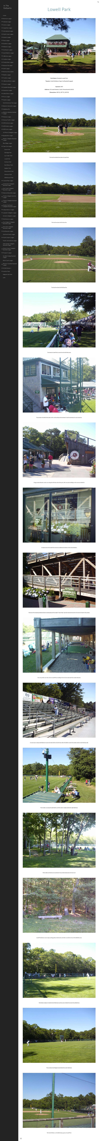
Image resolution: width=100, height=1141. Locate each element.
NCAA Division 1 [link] (7, 268)
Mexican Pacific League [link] (9, 120)
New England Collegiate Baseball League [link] (9, 222)
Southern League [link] (7, 43)
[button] (98, 2)
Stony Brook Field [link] (8, 171)
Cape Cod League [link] (7, 146)
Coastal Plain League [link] (8, 180)
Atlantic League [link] (7, 74)
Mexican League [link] (7, 116)
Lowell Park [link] (7, 158)
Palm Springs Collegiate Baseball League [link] (8, 244)
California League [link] (7, 56)
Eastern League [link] (7, 37)
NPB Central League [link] (8, 123)
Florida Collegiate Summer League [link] (9, 196)
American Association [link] (8, 71)
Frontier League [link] (7, 78)
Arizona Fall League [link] (8, 65)
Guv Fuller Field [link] (8, 155)
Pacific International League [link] (10, 240)
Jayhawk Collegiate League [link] (9, 212)
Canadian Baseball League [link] (9, 87)
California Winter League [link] (9, 81)
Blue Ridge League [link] (7, 143)
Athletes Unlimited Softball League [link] (9, 113)
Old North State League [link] (9, 234)
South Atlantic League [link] (8, 53)
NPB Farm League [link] (7, 129)
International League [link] (8, 31)
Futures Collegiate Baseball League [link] (10, 201)
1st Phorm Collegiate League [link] (10, 132)
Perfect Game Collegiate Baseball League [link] (9, 249)
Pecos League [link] (6, 96)
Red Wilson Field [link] (8, 165)
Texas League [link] (6, 40)
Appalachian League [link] (8, 135)
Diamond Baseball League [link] (9, 193)
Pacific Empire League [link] (8, 237)
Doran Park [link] (7, 149)
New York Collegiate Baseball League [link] (8, 227)
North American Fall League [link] (10, 103)
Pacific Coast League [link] (8, 34)
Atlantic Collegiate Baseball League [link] (9, 139)
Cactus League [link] (6, 25)
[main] (59, 9)
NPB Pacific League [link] (8, 126)
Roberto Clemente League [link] (9, 106)
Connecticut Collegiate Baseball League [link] (8, 184)
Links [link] (4, 277)
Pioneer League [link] (7, 84)
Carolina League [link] (7, 59)
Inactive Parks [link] (6, 271)
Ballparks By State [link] (7, 274)
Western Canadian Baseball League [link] (10, 264)
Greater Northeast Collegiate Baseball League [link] (9, 205)
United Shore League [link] (8, 93)
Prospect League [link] (7, 252)
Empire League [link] (6, 99)
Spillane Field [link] (7, 168)
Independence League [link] (8, 209)
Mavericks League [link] (7, 90)
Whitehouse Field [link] (8, 177)
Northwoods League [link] (8, 231)
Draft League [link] (6, 68)
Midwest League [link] (7, 46)
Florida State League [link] (8, 62)
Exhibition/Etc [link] (6, 109)
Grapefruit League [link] (7, 28)
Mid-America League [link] (8, 219)
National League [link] (7, 21)
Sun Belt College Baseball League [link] (9, 256)
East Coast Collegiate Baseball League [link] (8, 189)
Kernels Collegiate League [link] (9, 216)
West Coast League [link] (8, 260)
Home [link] (4, 15)
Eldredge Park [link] (7, 152)
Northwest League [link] (7, 49)
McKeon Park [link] (7, 162)
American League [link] (7, 18)
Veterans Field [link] (8, 174)
